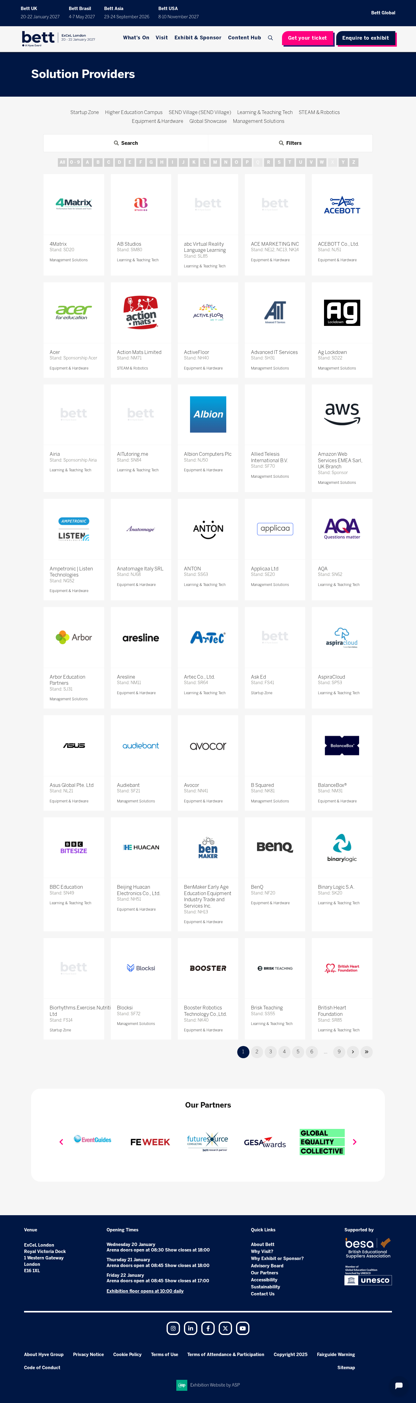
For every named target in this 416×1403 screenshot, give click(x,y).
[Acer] (74, 312)
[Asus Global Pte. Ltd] (74, 745)
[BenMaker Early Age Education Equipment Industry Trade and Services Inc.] (208, 847)
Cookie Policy (127, 1354)
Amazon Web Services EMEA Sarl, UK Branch (340, 460)
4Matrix (58, 244)
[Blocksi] (141, 968)
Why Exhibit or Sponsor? (277, 1258)
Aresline (126, 677)
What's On (136, 38)
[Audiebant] (141, 745)
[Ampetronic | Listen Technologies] (74, 529)
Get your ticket (307, 38)
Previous (61, 1142)
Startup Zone (261, 693)
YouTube (242, 1328)
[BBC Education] (74, 847)
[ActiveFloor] (208, 312)
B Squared (262, 785)
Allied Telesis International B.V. (269, 457)
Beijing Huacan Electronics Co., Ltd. (138, 890)
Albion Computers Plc (207, 454)
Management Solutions (69, 260)
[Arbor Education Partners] (74, 637)
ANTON (192, 569)
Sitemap (346, 1367)
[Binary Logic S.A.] (342, 847)
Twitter (225, 1328)
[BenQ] (275, 847)
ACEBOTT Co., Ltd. (338, 244)
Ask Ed (258, 677)
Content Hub (244, 38)
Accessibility (264, 1280)
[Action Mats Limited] (141, 312)
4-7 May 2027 (82, 17)
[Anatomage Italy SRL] (141, 529)
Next (354, 1142)
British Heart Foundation (332, 1011)
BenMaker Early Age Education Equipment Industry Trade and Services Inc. (207, 896)
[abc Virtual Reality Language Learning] (208, 204)
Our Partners (264, 1273)
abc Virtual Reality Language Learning (205, 247)
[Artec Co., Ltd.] (208, 637)
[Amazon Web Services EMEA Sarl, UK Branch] (342, 414)
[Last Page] (367, 1052)
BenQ (257, 887)
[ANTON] (208, 529)
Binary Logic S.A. (336, 887)
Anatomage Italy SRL (140, 569)
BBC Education (66, 887)
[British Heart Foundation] (342, 968)
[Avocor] (208, 745)
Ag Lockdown (332, 352)
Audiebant (128, 785)
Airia (55, 454)
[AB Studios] (141, 204)
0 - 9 (75, 162)
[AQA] (342, 529)
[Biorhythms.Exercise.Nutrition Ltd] (74, 968)
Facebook (208, 1328)
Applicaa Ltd (264, 569)
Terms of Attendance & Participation (225, 1354)
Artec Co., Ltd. (199, 677)
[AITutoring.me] (141, 414)
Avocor (191, 785)
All (62, 162)
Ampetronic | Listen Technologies (71, 572)
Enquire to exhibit (365, 38)
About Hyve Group (44, 1354)
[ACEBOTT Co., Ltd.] (342, 204)
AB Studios (129, 244)
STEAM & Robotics (132, 368)
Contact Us (262, 1294)
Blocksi (125, 1008)
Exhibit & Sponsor (198, 38)
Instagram (173, 1328)
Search (271, 37)
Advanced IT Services (274, 352)
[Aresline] (141, 637)
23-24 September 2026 (126, 17)
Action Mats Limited (139, 352)
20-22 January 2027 (40, 17)
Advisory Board (267, 1266)
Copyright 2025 (291, 1354)
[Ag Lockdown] (342, 312)
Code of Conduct (42, 1367)
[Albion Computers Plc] (208, 414)
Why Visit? (262, 1251)
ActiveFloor (196, 352)
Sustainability (265, 1287)
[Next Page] (353, 1052)
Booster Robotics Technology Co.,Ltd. (205, 1011)
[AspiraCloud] (342, 637)
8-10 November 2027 (178, 17)
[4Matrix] (74, 204)
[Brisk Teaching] (275, 968)
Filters (294, 143)
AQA (323, 569)
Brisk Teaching (267, 1008)
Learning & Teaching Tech (138, 260)
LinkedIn (190, 1328)
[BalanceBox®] (342, 745)
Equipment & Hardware (270, 260)
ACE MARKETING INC (275, 244)
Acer (55, 352)
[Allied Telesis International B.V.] (275, 414)
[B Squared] (275, 745)
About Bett (262, 1244)
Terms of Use (164, 1354)
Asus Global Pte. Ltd (71, 785)
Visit (162, 38)
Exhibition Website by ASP (215, 1385)
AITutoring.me (132, 454)
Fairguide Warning (336, 1354)
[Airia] (74, 414)
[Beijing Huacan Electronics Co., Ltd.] (141, 847)
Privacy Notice (88, 1354)
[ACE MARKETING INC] (275, 204)
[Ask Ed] (275, 637)
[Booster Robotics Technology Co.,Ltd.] (208, 968)
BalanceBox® (332, 785)
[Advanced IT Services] (275, 312)
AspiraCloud (331, 677)
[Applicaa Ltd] (275, 529)
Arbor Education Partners (67, 680)
